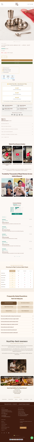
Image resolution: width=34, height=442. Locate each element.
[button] (3, 48)
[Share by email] (8, 137)
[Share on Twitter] (5, 137)
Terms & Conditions (4, 424)
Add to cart (17, 60)
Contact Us (3, 430)
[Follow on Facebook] (1, 432)
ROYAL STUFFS (3, 43)
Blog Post (2, 421)
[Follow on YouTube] (8, 432)
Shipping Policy (3, 425)
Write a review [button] (17, 213)
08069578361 (5, 413)
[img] (4, 219)
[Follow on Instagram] (4, 432)
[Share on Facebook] (4, 137)
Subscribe (23, 427)
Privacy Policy (3, 422)
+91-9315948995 (3, 415)
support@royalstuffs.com (6, 416)
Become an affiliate (4, 428)
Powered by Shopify (21, 437)
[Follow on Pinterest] (6, 432)
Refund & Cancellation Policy (5, 427)
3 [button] (17, 256)
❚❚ (2, 195)
